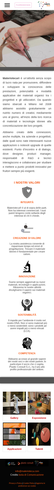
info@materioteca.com (27, 471)
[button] (7, 5)
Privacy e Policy (15, 483)
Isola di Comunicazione (31, 475)
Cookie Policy (28, 483)
